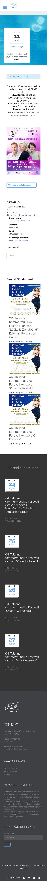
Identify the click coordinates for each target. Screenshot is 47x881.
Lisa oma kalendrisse (22, 185)
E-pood (7, 775)
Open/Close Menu (5, 7)
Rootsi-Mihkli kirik (14, 521)
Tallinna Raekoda (13, 571)
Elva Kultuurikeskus (14, 54)
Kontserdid (32, 215)
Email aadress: (10, 833)
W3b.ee (23, 868)
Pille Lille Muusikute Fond (19, 221)
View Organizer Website (18, 240)
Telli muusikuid (10, 768)
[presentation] (25, 300)
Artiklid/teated (10, 772)
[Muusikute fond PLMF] (13, 5)
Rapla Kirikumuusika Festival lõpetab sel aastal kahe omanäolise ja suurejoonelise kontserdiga (21, 814)
